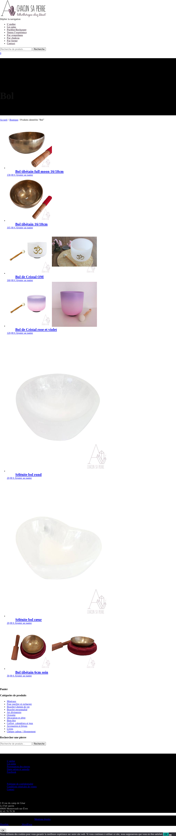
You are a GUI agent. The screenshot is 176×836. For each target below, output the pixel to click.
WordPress (26, 824)
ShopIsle (4, 824)
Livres (10, 729)
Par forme (12, 40)
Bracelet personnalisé (17, 709)
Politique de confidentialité (20, 784)
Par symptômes (15, 35)
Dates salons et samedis (18, 769)
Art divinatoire (14, 712)
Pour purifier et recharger (19, 704)
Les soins (11, 27)
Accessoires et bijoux (17, 726)
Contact (11, 43)
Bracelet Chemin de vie (18, 707)
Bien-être (11, 720)
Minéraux (11, 701)
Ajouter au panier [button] (24, 175)
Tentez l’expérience (17, 32)
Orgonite (11, 715)
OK (3, 830)
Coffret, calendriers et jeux (20, 723)
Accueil (3, 120)
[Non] (170, 834)
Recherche (39, 743)
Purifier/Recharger (16, 29)
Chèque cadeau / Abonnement (21, 731)
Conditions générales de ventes (22, 786)
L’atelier (11, 24)
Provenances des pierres (18, 766)
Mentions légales (42, 819)
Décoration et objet (16, 718)
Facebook (11, 772)
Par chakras (13, 38)
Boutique (13, 120)
